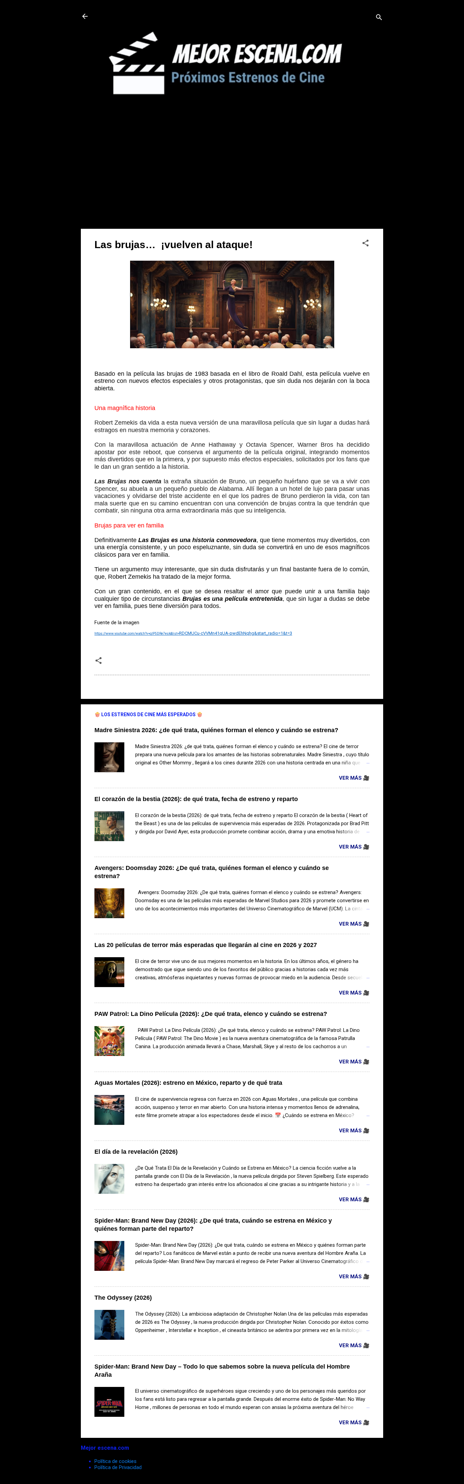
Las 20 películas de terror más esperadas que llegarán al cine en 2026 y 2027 (205, 945)
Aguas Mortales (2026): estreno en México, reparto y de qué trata (188, 1082)
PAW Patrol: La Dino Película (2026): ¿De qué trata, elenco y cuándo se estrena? (210, 1013)
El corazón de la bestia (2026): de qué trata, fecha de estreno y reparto (196, 799)
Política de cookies (115, 1461)
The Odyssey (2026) (123, 1297)
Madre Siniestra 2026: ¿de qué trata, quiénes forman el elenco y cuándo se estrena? (216, 730)
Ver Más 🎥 (354, 778)
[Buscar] (379, 18)
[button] (365, 244)
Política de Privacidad (118, 1467)
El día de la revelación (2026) (136, 1151)
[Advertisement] (232, 175)
